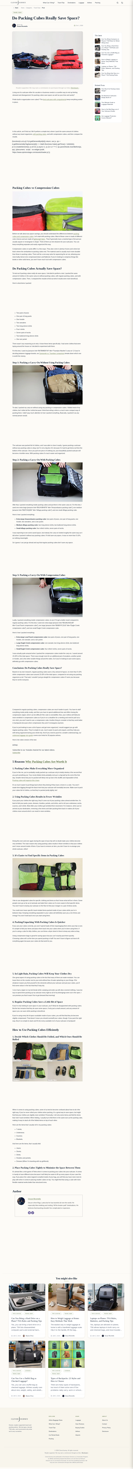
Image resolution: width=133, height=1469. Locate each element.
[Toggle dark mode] (122, 3)
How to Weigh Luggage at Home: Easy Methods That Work (65, 1319)
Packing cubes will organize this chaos (25, 780)
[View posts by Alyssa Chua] (24, 1336)
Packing (97, 2)
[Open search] (117, 3)
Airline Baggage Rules (55, 1420)
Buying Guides (79, 1427)
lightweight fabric (39, 239)
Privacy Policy (106, 1427)
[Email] (29, 1212)
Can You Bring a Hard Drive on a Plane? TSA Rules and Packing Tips (26, 1319)
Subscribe (16, 753)
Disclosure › (75, 88)
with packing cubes (39, 134)
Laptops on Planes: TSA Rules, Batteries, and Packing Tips (103, 1319)
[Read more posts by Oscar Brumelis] (14, 25)
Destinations (72, 2)
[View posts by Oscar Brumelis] (63, 1336)
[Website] (32, 1212)
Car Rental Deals (54, 1435)
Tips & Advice (17, 1313)
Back (16, 8)
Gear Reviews (79, 1424)
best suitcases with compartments (54, 99)
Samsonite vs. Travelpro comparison (51, 353)
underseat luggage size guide (22, 735)
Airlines (89, 2)
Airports (77, 1435)
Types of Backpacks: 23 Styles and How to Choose (65, 1379)
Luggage (81, 2)
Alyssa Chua (29, 1336)
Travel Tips (61, 2)
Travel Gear (37, 8)
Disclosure (105, 1431)
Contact (104, 1424)
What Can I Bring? (49, 2)
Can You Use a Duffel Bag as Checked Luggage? (23, 1379)
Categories (29, 8)
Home (22, 8)
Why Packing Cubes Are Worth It (46, 761)
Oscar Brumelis (22, 26)
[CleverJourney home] (19, 1419)
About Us (105, 1420)
